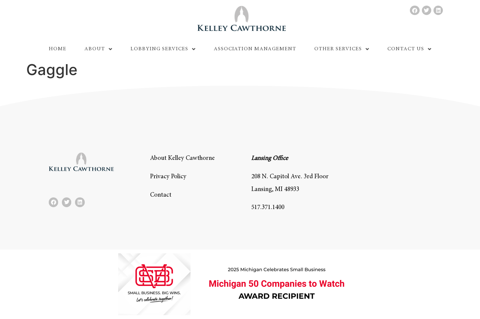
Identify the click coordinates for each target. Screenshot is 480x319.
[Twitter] (426, 10)
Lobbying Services (159, 49)
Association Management (255, 49)
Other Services (338, 49)
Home (57, 49)
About (94, 49)
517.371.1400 (267, 208)
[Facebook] (414, 10)
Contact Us (405, 49)
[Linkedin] (438, 10)
